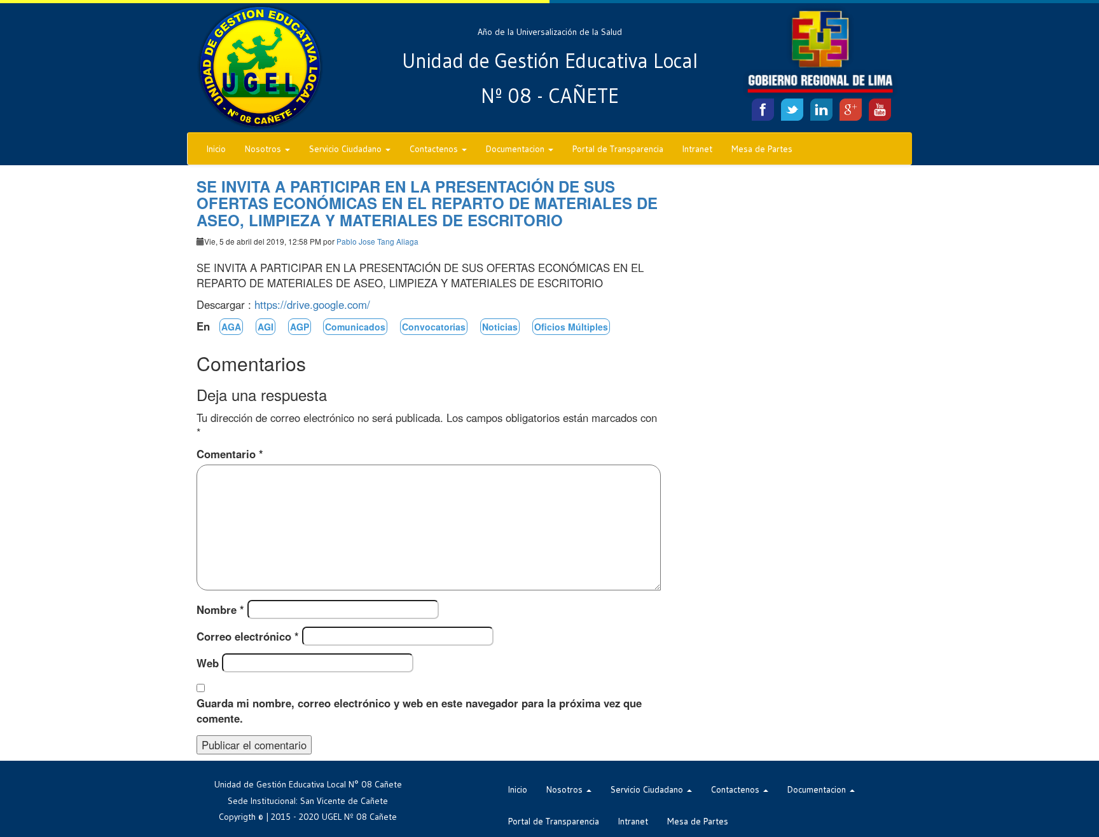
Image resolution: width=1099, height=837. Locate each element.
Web (208, 662)
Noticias (500, 326)
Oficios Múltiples (571, 326)
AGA (231, 326)
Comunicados (355, 326)
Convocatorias (434, 326)
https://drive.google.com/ (312, 304)
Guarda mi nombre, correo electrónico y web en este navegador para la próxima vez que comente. (419, 710)
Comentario (230, 453)
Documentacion (516, 148)
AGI (265, 326)
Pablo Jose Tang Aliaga (377, 241)
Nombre (220, 609)
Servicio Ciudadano (346, 148)
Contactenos (435, 148)
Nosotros (264, 148)
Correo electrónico (248, 636)
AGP (299, 326)
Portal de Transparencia (617, 148)
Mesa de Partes (761, 148)
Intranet (697, 148)
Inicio (216, 148)
